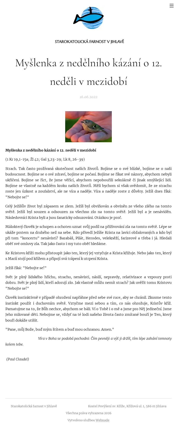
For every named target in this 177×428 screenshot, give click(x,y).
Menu (171, 5)
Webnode (102, 420)
